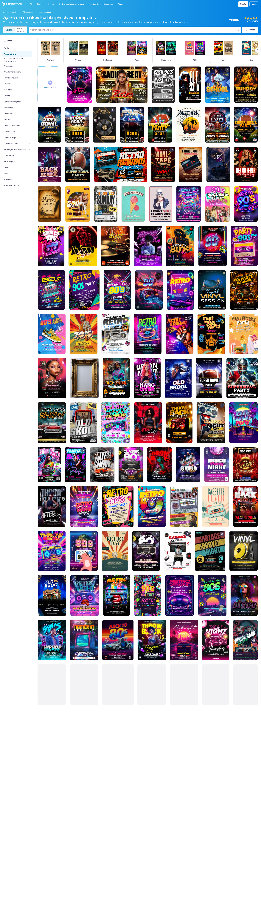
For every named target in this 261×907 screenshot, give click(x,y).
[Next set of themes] (257, 50)
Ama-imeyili (20, 30)
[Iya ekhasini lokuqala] (11, 4)
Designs (9, 30)
